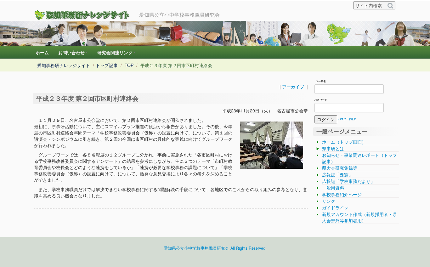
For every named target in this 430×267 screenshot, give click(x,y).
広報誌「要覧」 (337, 174)
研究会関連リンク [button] (115, 52)
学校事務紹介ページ (342, 194)
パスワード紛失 (347, 119)
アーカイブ (293, 86)
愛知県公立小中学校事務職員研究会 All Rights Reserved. (215, 248)
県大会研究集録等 (339, 168)
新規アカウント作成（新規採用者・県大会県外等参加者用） (359, 217)
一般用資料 (333, 188)
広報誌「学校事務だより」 (348, 181)
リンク (328, 201)
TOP (129, 65)
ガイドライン (335, 207)
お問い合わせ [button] (71, 52)
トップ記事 (107, 65)
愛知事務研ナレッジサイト (63, 65)
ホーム (42, 52)
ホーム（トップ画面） (344, 142)
